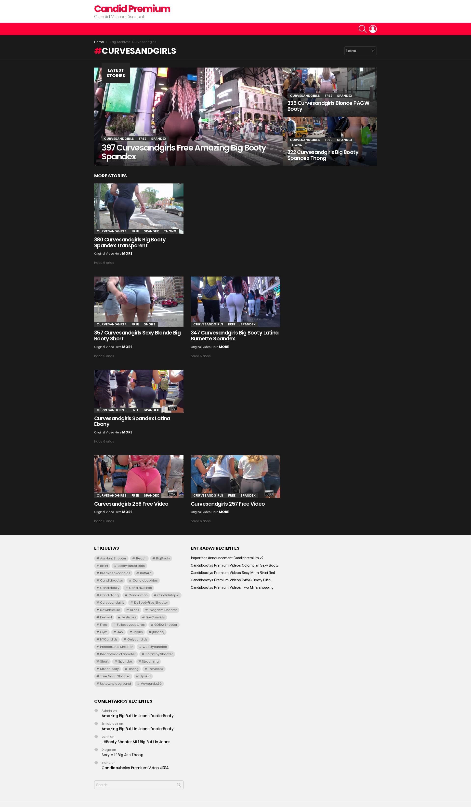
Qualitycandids (155, 646)
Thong (296, 144)
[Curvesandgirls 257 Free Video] (235, 476)
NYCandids (109, 639)
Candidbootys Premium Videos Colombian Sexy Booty (234, 565)
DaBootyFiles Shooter (151, 602)
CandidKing (109, 595)
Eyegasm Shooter (163, 610)
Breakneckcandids (115, 573)
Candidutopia (168, 595)
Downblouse (110, 610)
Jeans (138, 632)
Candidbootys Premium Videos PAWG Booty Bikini (231, 580)
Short (150, 324)
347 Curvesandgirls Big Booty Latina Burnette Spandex (235, 335)
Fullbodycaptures (131, 624)
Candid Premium (132, 8)
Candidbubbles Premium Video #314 (135, 767)
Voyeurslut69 (151, 683)
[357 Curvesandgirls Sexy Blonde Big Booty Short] (138, 302)
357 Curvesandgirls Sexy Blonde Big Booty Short (137, 335)
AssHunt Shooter (113, 558)
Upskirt (145, 676)
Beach (141, 558)
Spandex (158, 138)
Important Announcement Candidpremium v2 (227, 558)
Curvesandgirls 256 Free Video (131, 503)
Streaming (150, 661)
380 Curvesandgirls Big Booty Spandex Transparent (130, 242)
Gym (103, 632)
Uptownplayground (115, 683)
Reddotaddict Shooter (118, 654)
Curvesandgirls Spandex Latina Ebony (132, 421)
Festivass (129, 617)
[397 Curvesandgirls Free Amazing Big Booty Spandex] (188, 117)
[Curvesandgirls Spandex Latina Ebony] (138, 391)
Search (178, 785)
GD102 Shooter (165, 624)
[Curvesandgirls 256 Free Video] (138, 476)
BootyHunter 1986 (131, 565)
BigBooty (163, 558)
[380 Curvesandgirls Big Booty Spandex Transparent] (138, 208)
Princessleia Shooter (116, 646)
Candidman (138, 595)
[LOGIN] (373, 29)
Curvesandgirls (119, 138)
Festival (106, 617)
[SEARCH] (362, 29)
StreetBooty (109, 669)
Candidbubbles (145, 580)
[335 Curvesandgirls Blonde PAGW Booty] (330, 92)
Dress (134, 610)
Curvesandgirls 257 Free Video (228, 503)
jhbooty (158, 632)
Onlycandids (137, 639)
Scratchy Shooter (159, 654)
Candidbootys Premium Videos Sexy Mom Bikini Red (233, 572)
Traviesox (155, 669)
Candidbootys (111, 580)
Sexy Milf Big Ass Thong (122, 754)
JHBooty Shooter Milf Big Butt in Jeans (136, 741)
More (127, 253)
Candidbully (109, 587)
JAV (120, 632)
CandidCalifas (140, 587)
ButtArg (146, 573)
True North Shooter (115, 676)
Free (142, 138)
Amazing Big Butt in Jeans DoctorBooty (137, 715)
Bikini (104, 565)
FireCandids (155, 617)
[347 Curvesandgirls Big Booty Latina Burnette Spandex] (235, 302)
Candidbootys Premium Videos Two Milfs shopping (232, 587)
